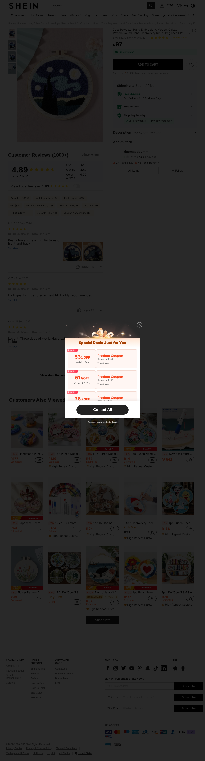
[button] (140, 325)
